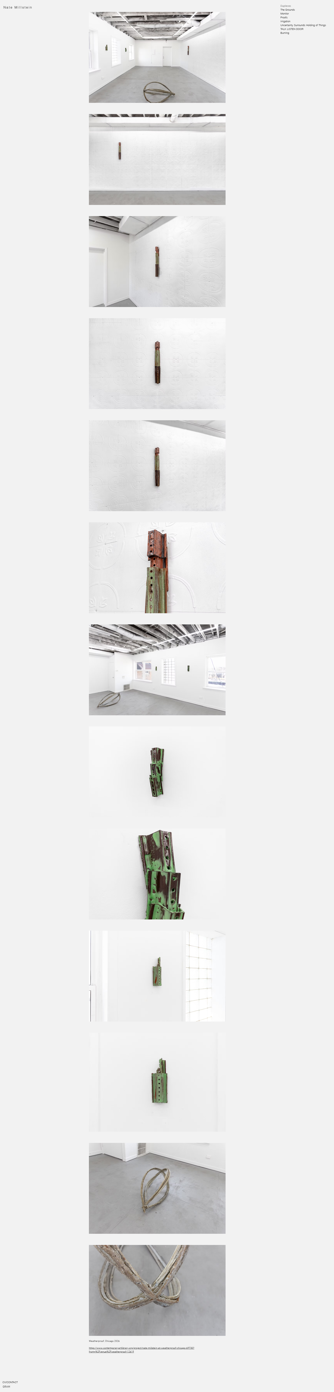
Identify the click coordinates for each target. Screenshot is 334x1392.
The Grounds (287, 9)
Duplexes (285, 5)
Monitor (284, 13)
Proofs (284, 17)
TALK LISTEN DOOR (291, 28)
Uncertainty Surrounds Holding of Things (293, 25)
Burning (284, 32)
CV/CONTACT (10, 1382)
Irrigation (285, 21)
